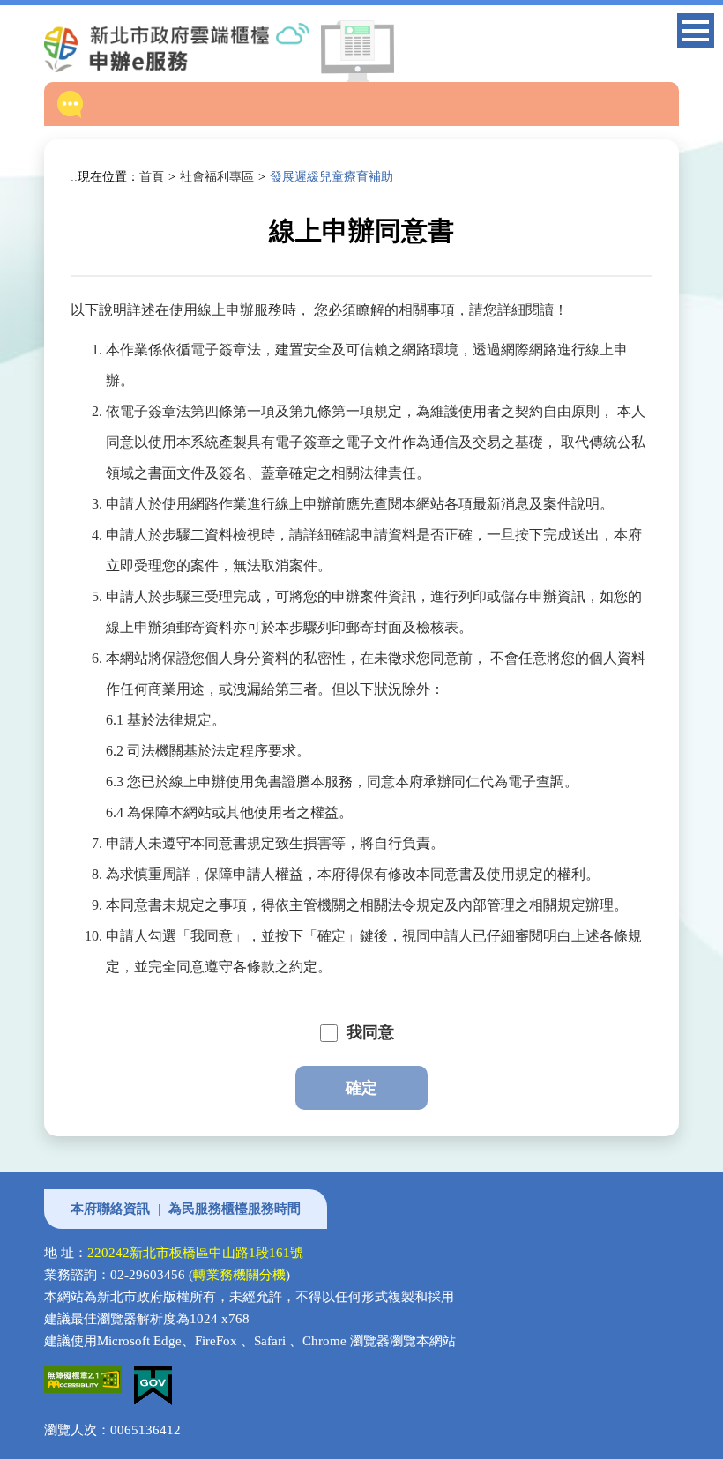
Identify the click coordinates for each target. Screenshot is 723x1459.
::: (76, 176)
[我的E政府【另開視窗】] (157, 1376)
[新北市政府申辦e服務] (191, 47)
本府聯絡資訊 (110, 1209)
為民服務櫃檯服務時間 (234, 1209)
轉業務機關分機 (239, 1275)
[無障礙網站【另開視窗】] (89, 1376)
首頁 (151, 176)
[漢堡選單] (695, 34)
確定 (361, 1088)
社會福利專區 (217, 176)
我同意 (370, 1032)
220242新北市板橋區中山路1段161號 (195, 1253)
